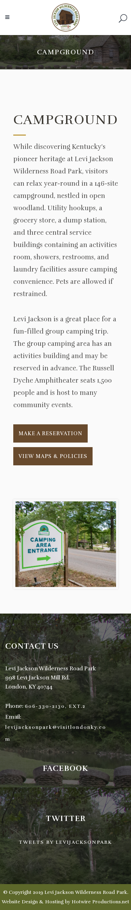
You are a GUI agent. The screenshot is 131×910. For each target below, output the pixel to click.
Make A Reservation (50, 433)
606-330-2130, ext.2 (55, 706)
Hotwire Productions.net (100, 902)
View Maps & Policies (53, 456)
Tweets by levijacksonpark (65, 842)
